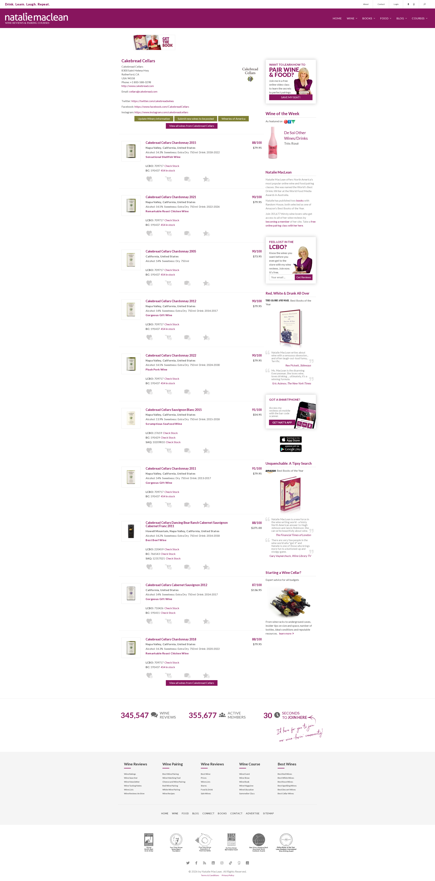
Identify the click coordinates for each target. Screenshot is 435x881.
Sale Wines (206, 793)
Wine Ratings (130, 774)
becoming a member (278, 221)
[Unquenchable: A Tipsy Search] (291, 495)
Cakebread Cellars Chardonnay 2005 (171, 251)
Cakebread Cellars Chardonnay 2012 (171, 301)
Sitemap (268, 813)
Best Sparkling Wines (287, 785)
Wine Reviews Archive (134, 793)
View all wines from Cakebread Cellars (191, 125)
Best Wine (205, 774)
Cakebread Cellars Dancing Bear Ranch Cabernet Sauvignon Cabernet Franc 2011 (187, 524)
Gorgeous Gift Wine (159, 315)
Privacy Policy (228, 875)
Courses (418, 18)
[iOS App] (291, 439)
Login (396, 4)
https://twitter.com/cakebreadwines (153, 101)
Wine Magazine (246, 785)
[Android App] (291, 448)
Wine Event (244, 774)
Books (367, 18)
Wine (350, 18)
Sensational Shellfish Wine (163, 156)
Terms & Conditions (210, 875)
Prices (204, 778)
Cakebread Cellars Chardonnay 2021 (171, 197)
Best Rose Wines (285, 781)
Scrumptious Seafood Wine (164, 423)
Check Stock (171, 165)
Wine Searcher (131, 778)
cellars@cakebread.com (143, 91)
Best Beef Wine (156, 540)
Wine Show (244, 778)
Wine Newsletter (132, 781)
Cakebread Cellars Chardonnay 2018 (171, 639)
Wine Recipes (168, 793)
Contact (381, 4)
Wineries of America (233, 118)
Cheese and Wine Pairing (173, 781)
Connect (208, 813)
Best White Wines (286, 778)
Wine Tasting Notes (133, 785)
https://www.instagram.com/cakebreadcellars (161, 112)
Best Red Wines (285, 774)
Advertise (252, 813)
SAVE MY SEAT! (290, 97)
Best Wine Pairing (170, 774)
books (300, 200)
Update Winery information (154, 118)
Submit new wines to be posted (196, 118)
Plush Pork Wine (156, 369)
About (366, 4)
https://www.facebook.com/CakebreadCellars (162, 106)
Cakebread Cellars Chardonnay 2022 (171, 355)
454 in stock (168, 170)
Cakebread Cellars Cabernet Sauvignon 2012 (176, 585)
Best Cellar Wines (286, 793)
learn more (285, 633)
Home (337, 18)
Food (384, 18)
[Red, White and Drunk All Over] (291, 329)
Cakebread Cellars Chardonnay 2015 (171, 142)
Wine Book (244, 781)
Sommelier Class (247, 793)
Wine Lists (129, 789)
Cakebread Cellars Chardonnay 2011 (171, 468)
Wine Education (246, 789)
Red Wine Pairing (170, 785)
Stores (204, 785)
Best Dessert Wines (287, 789)
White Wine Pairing (171, 789)
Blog (400, 18)
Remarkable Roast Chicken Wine (167, 211)
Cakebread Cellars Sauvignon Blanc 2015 (174, 410)
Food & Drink (207, 789)
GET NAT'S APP (282, 422)
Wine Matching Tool (171, 778)
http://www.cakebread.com (137, 85)
